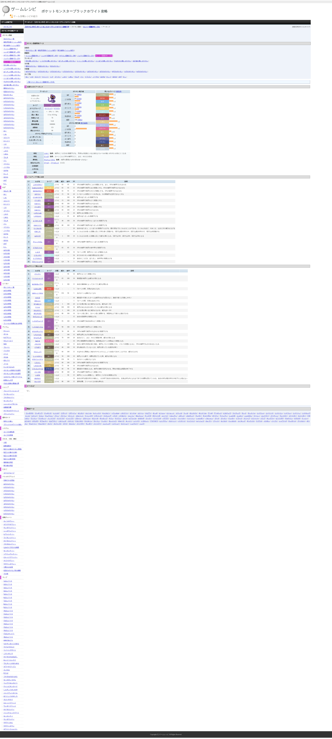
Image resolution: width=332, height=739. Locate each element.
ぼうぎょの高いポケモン (67, 61)
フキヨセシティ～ (10, 544)
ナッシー (305, 418)
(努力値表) (84, 123)
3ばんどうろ (8, 588)
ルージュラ (200, 421)
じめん (70, 77)
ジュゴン (173, 418)
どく (82, 77)
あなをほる (38, 313)
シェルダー (200, 418)
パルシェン (209, 418)
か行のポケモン (43, 71)
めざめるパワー (37, 284)
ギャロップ (103, 418)
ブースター (301, 421)
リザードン (72, 413)
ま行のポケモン (104, 71)
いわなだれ (38, 366)
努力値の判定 (8, 465)
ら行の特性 (7, 317)
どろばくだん (37, 248)
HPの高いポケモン (32, 61)
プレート (7, 347)
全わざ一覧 (7, 191)
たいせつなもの (9, 367)
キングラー (270, 418)
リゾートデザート (10, 650)
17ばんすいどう (9, 634)
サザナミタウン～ (10, 564)
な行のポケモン (80, 71)
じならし (37, 362)
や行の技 (7, 273)
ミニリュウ (106, 424)
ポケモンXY (8, 27)
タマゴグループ (9, 473)
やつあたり (38, 304)
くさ (51, 77)
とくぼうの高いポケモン (104, 61)
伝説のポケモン (43, 66)
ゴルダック (190, 416)
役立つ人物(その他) (10, 452)
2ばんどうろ (8, 584)
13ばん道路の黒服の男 (11, 383)
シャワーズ (283, 421)
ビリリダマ (279, 418)
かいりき (37, 381)
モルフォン (139, 416)
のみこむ (37, 231)
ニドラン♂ (288, 413)
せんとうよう (8, 341)
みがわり (37, 378)
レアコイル (132, 418)
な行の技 (7, 263)
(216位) (79, 111)
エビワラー (53, 421)
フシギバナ (48, 413)
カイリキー (302, 416)
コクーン (140, 413)
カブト (49, 424)
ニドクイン (279, 413)
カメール (88, 413)
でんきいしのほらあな (11, 663)
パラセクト (122, 416)
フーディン (274, 416)
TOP (47, 27)
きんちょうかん (49, 160)
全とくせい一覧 (9, 287)
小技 (5, 442)
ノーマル (96, 77)
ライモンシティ (9, 394)
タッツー (129, 421)
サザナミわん (8, 722)
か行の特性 (7, 294)
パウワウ (165, 418)
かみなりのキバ (37, 188)
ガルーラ (121, 421)
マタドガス (79, 421)
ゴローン (78, 418)
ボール (6, 334)
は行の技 (7, 267)
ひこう (108, 77)
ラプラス (259, 421)
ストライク (191, 421)
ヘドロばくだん (37, 327)
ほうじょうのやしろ (11, 696)
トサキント (145, 421)
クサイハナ (98, 416)
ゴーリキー (293, 416)
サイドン (97, 421)
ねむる (37, 341)
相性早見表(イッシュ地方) (47, 50)
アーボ (46, 163)
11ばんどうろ (8, 614)
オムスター (42, 424)
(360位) (79, 94)
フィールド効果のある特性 (13, 323)
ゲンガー (231, 418)
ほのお (114, 77)
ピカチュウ (227, 413)
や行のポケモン (117, 71)
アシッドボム (37, 242)
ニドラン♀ (260, 413)
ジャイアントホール (11, 693)
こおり (64, 77)
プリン (56, 416)
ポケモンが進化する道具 (12, 370)
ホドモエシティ (9, 709)
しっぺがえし (37, 356)
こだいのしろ (8, 653)
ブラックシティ (9, 414)
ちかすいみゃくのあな (11, 644)
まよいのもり (8, 699)
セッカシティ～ (9, 551)
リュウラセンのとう (11, 683)
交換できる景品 (9, 480)
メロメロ (37, 344)
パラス (115, 416)
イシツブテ (70, 418)
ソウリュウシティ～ (11, 554)
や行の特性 (7, 314)
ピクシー (34, 416)
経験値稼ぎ (7, 446)
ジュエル (7, 350)
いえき (37, 252)
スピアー (148, 413)
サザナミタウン (9, 726)
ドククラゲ (60, 418)
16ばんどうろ (8, 630)
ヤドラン (118, 418)
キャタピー (106, 413)
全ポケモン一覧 (31, 50)
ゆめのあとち (8, 640)
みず (120, 77)
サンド (244, 413)
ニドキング (306, 413)
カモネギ (141, 418)
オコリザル (207, 416)
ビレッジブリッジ (10, 703)
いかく (46, 153)
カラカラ (28, 421)
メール (6, 364)
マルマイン (289, 418)
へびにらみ (38, 213)
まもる (37, 298)
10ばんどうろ (8, 611)
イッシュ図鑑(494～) (33, 56)
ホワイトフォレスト (11, 729)
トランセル (115, 413)
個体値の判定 (8, 462)
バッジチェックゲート (11, 713)
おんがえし (38, 310)
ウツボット (42, 418)
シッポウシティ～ (10, 531)
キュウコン (49, 416)
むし (124, 77)
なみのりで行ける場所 (11, 547)
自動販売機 (7, 407)
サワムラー (44, 421)
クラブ (262, 418)
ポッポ (155, 413)
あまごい (37, 301)
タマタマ (297, 418)
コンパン (131, 416)
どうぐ (6, 354)
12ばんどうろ (8, 617)
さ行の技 (7, 257)
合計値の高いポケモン (140, 61)
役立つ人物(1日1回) (10, 456)
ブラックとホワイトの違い (13, 424)
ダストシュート (37, 262)
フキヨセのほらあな (11, 676)
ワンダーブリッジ (10, 706)
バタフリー (124, 413)
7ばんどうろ (8, 601)
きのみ (6, 357)
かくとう (45, 77)
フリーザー (80, 424)
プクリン (63, 416)
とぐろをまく (37, 258)
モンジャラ (113, 421)
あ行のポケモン (31, 71)
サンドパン (251, 413)
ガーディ (215, 416)
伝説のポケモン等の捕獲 (12, 570)
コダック (181, 416)
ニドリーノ (297, 413)
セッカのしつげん (10, 680)
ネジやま (7, 670)
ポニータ (95, 418)
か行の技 (7, 253)
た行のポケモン (68, 71)
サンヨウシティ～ (10, 528)
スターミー (172, 421)
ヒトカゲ (56, 413)
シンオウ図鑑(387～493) (49, 56)
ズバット (71, 416)
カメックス (97, 413)
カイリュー (125, 424)
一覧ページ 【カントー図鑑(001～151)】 (41, 82)
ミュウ (141, 424)
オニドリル (202, 413)
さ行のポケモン (55, 71)
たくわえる (38, 228)
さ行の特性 (7, 297)
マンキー (198, 416)
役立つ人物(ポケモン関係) (13, 449)
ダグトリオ (156, 416)
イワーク (239, 418)
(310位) (79, 103)
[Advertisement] (72, 34)
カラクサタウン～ (10, 524)
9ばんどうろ (8, 607)
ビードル (133, 413)
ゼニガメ (81, 413)
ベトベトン (191, 418)
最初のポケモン (31, 66)
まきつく (37, 194)
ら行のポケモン (129, 71)
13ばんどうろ (8, 621)
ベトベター (181, 418)
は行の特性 (7, 307)
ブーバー (216, 421)
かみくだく (38, 225)
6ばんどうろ (8, 597)
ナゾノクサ (89, 416)
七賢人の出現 (8, 567)
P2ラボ (6, 673)
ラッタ (185, 413)
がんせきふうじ (37, 331)
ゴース (217, 418)
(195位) (79, 115)
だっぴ (46, 156)
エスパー (38, 77)
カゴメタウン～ (9, 560)
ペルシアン (173, 416)
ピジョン (162, 413)
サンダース (292, 421)
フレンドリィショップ (11, 391)
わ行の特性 (7, 320)
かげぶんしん (37, 316)
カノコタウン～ (9, 521)
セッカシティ (8, 401)
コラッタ (179, 413)
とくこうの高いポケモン (85, 61)
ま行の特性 (7, 310)
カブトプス (57, 424)
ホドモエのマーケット (11, 411)
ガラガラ (35, 421)
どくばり (37, 200)
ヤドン (111, 418)
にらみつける (37, 197)
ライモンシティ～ (10, 537)
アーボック (55, 163)
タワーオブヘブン (10, 666)
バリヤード (182, 421)
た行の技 (7, 260)
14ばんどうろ (8, 624)
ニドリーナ (270, 413)
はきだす (37, 236)
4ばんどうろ (8, 591)
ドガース (70, 421)
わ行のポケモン (141, 71)
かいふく (7, 331)
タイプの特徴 (8, 435)
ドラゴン (88, 77)
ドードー (149, 418)
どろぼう (37, 347)
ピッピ (27, 416)
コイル (125, 418)
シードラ (136, 421)
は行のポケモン (92, 71)
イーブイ (274, 421)
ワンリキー (283, 416)
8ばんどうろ (8, 604)
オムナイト (33, 424)
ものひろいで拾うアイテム (13, 377)
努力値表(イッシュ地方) (65, 50)
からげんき (38, 338)
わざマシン (7, 337)
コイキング (241, 421)
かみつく (37, 204)
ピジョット (170, 413)
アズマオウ (154, 421)
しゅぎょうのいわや (11, 690)
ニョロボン (248, 416)
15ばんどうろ (8, 627)
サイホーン (88, 421)
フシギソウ (39, 413)
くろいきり (38, 255)
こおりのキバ (37, 184)
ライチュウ (236, 413)
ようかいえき (37, 221)
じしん (37, 307)
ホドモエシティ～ (10, 541)
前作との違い (8, 421)
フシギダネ (29, 413)
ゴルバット (80, 416)
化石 (5, 344)
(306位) (79, 120)
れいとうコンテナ (10, 660)
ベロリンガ (62, 421)
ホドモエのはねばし (11, 657)
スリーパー (255, 418)
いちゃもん (38, 334)
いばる (37, 375)
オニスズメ (193, 413)
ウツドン (34, 418)
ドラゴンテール (37, 369)
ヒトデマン (163, 421)
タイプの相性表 (9, 432)
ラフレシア (107, 416)
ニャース (165, 416)
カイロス (224, 421)
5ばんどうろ (8, 594)
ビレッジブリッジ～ (11, 557)
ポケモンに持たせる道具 (12, 373)
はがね (102, 77)
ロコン (41, 416)
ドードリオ (157, 418)
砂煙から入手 (8, 380)
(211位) (79, 99)
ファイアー (97, 424)
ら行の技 (7, 276)
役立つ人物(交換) (9, 459)
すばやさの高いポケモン (122, 61)
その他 (6, 574)
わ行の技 (7, 280)
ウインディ (224, 416)
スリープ (247, 418)
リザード (64, 413)
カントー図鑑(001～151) (91, 27)
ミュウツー (134, 424)
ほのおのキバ (37, 191)
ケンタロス (232, 421)
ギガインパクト (37, 359)
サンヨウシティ (9, 719)
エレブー (208, 421)
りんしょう (38, 352)
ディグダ (148, 416)
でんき (76, 77)
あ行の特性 (7, 290)
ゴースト (57, 77)
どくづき (37, 372)
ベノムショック (37, 278)
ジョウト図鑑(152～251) (85, 56)
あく (27, 77)
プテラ (65, 424)
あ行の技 (7, 250)
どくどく (37, 274)
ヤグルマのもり (9, 647)
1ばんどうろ (8, 581)
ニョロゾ (240, 416)
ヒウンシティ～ (9, 534)
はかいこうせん (37, 293)
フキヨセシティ (9, 397)
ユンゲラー (265, 416)
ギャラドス (251, 421)
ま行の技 (7, 270)
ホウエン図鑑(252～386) (67, 56)
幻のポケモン (55, 66)
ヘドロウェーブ (37, 321)
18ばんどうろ (8, 637)
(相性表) (119, 91)
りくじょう (49, 108)
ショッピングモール (11, 404)
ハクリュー (116, 424)
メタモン (267, 421)
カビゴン (72, 424)
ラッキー (104, 421)
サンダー (89, 424)
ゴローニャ (87, 418)
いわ (31, 77)
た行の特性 (7, 300)
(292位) (79, 107)
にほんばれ (38, 289)
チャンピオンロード (11, 686)
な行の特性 (7, 304)
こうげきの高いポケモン (48, 61)
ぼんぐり (7, 360)
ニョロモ (232, 416)
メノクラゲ (51, 418)
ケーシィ (257, 416)
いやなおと (38, 216)
